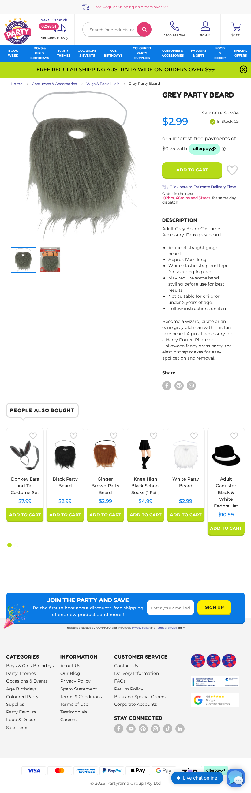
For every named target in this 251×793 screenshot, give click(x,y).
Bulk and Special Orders (140, 696)
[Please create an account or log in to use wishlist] (232, 170)
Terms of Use (74, 704)
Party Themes (21, 673)
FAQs (120, 681)
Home (16, 83)
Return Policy (128, 689)
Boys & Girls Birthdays (30, 665)
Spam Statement (78, 689)
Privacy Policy (141, 627)
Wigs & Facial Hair (102, 83)
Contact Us (126, 665)
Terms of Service (166, 627)
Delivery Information (136, 673)
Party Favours (21, 712)
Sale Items (17, 727)
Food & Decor (21, 719)
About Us (70, 665)
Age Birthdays (21, 689)
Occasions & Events (27, 681)
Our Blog (70, 673)
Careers (68, 719)
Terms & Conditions (81, 696)
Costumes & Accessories (54, 83)
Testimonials (73, 712)
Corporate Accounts (135, 704)
